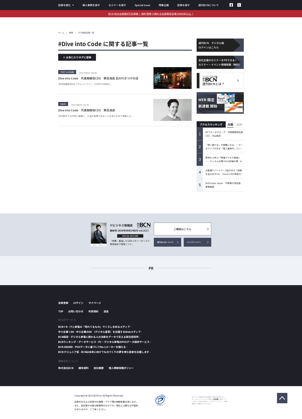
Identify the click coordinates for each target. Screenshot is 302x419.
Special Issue (142, 5)
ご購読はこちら (182, 229)
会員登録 (63, 303)
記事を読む (64, 5)
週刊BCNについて (208, 5)
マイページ (94, 303)
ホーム (61, 32)
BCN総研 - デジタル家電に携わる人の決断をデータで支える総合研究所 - (99, 337)
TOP (60, 311)
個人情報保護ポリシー (121, 368)
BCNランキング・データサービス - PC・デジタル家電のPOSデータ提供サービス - (104, 342)
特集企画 (164, 5)
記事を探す (183, 5)
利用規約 (93, 311)
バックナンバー (194, 242)
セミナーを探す (117, 5)
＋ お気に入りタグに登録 (77, 57)
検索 (71, 32)
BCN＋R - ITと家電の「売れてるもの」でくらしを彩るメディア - (94, 327)
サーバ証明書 (213, 399)
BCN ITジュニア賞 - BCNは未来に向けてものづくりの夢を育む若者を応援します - (104, 352)
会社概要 (99, 368)
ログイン (78, 303)
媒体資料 (83, 368)
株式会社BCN (65, 368)
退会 (106, 311)
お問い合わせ (75, 311)
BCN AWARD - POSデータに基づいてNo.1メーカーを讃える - (92, 347)
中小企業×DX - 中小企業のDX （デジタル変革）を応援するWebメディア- (100, 332)
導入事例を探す (91, 5)
